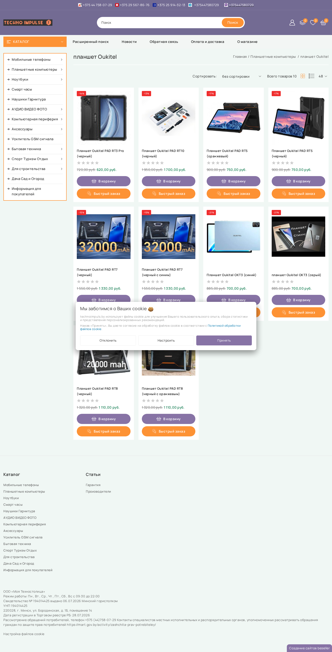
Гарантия (93, 485)
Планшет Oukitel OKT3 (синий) (231, 275)
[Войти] (292, 23)
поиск (106, 22)
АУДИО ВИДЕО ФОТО (20, 517)
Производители (99, 491)
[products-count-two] (302, 76)
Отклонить (108, 340)
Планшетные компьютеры (273, 56)
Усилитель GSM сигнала (23, 537)
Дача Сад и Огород (19, 563)
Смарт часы (13, 504)
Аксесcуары (13, 531)
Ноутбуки (11, 498)
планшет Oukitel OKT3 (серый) (296, 275)
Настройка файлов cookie (23, 634)
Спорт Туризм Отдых (20, 550)
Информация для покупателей (28, 570)
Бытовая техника (17, 544)
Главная (240, 56)
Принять (224, 340)
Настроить (166, 340)
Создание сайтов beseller (309, 648)
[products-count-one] (311, 76)
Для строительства (19, 557)
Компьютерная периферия (25, 524)
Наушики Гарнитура (20, 511)
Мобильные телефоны (21, 485)
